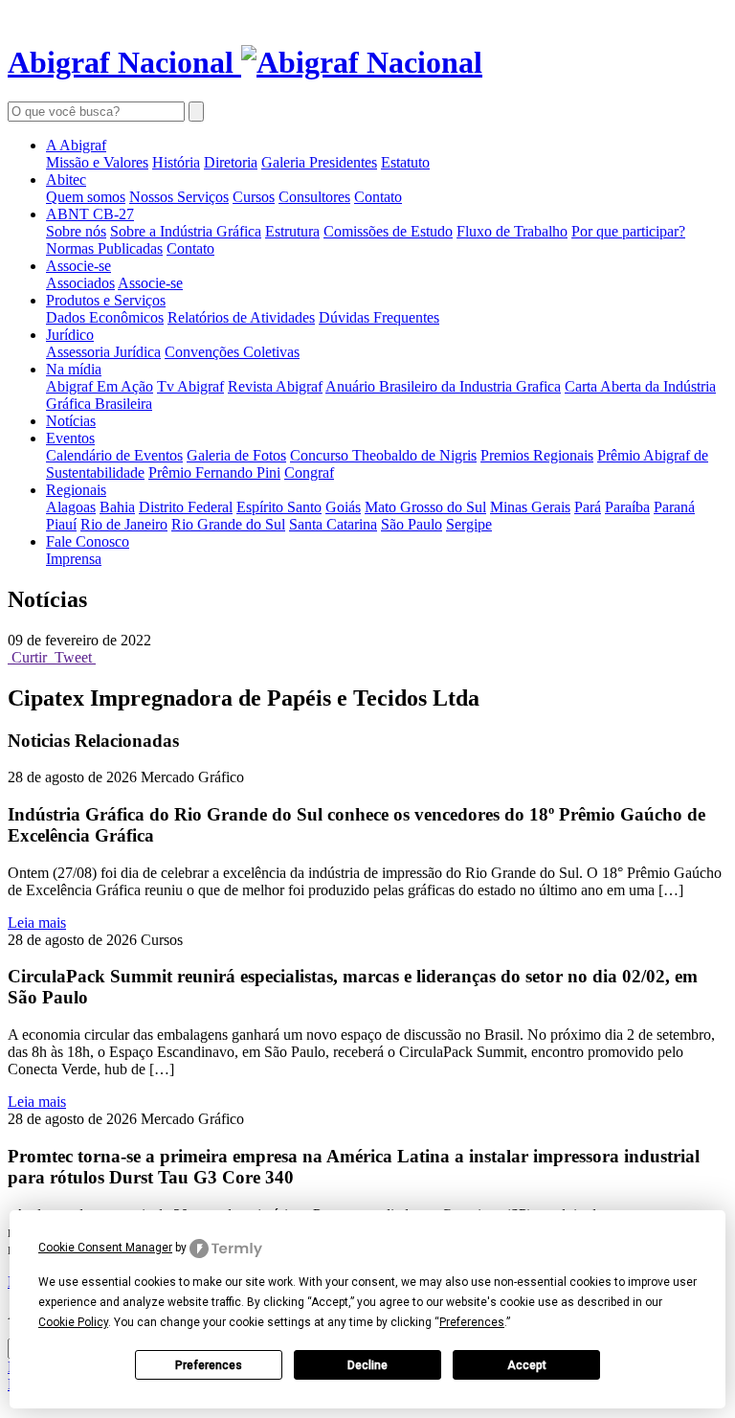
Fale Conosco (87, 541)
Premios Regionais (536, 455)
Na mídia (73, 369)
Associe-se (78, 266)
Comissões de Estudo (388, 231)
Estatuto (405, 162)
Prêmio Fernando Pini (214, 472)
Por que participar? (628, 231)
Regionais (76, 490)
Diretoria (230, 162)
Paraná (674, 507)
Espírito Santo (279, 507)
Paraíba (627, 507)
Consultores (314, 197)
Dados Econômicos (105, 317)
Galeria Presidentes (319, 162)
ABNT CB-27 (90, 214)
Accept (526, 1365)
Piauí (61, 524)
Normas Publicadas (104, 248)
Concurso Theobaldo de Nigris (383, 455)
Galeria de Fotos (236, 455)
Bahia (117, 507)
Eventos (70, 438)
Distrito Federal (186, 507)
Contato (378, 197)
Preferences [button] (471, 1322)
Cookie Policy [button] (73, 1322)
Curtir (29, 657)
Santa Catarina (333, 524)
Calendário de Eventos (114, 455)
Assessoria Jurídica (103, 352)
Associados (80, 283)
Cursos (254, 197)
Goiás (343, 507)
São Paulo (411, 524)
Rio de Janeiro (123, 524)
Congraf (309, 472)
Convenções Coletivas (232, 352)
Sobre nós (76, 231)
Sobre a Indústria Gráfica (185, 231)
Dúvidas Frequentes (379, 317)
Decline (367, 1365)
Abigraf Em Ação (99, 386)
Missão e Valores (97, 162)
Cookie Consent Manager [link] (105, 1247)
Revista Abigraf (275, 386)
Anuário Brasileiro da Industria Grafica (443, 386)
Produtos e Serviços (106, 300)
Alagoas (71, 507)
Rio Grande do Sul (228, 524)
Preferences (208, 1365)
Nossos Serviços (179, 197)
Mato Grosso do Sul (425, 507)
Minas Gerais (530, 507)
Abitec (66, 179)
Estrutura (292, 231)
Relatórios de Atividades (241, 317)
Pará (587, 507)
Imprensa (73, 559)
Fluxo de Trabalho (512, 231)
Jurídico (70, 334)
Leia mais (37, 922)
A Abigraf (76, 145)
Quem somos (85, 197)
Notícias (71, 421)
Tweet (73, 657)
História (176, 162)
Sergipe (469, 524)
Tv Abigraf (190, 386)
